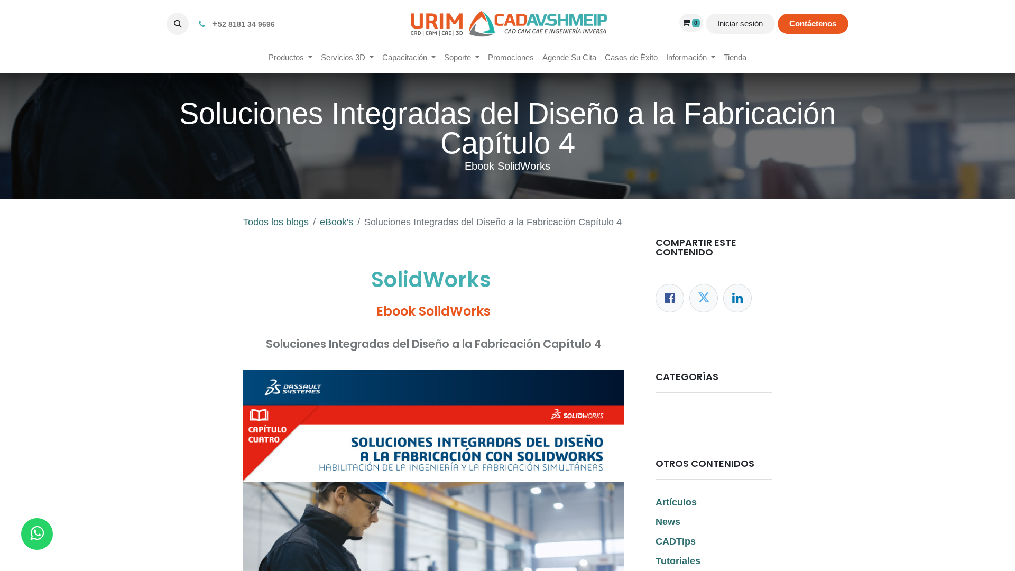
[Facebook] (670, 298)
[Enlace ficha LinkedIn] (737, 298)
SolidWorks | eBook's (707, 415)
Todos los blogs (276, 222)
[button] (178, 24)
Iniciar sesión (740, 23)
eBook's (336, 222)
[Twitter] (703, 298)
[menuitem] (290, 58)
